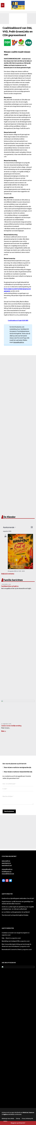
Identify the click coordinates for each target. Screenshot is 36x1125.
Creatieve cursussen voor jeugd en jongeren (15, 933)
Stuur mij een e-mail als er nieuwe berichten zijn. (18, 772)
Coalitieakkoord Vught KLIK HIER (18, 320)
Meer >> (3, 731)
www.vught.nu (6, 861)
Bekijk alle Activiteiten (7, 574)
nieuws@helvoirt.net (8, 873)
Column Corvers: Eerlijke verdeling (11, 726)
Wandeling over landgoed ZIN (10, 941)
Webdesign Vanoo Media (8, 1118)
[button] (2, 17)
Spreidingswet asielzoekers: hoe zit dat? (22, 898)
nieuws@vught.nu (18, 342)
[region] (18, 17)
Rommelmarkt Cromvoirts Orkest (11, 949)
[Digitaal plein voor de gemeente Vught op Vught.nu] (18, 5)
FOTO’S (5, 1121)
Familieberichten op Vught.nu (10, 586)
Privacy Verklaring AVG (27, 1118)
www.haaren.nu (6, 863)
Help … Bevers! (6, 938)
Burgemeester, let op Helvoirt (21, 912)
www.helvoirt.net (7, 865)
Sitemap (18, 1118)
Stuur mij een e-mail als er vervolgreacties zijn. (17, 767)
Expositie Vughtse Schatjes (20, 915)
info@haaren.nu (6, 871)
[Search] (9, 5)
